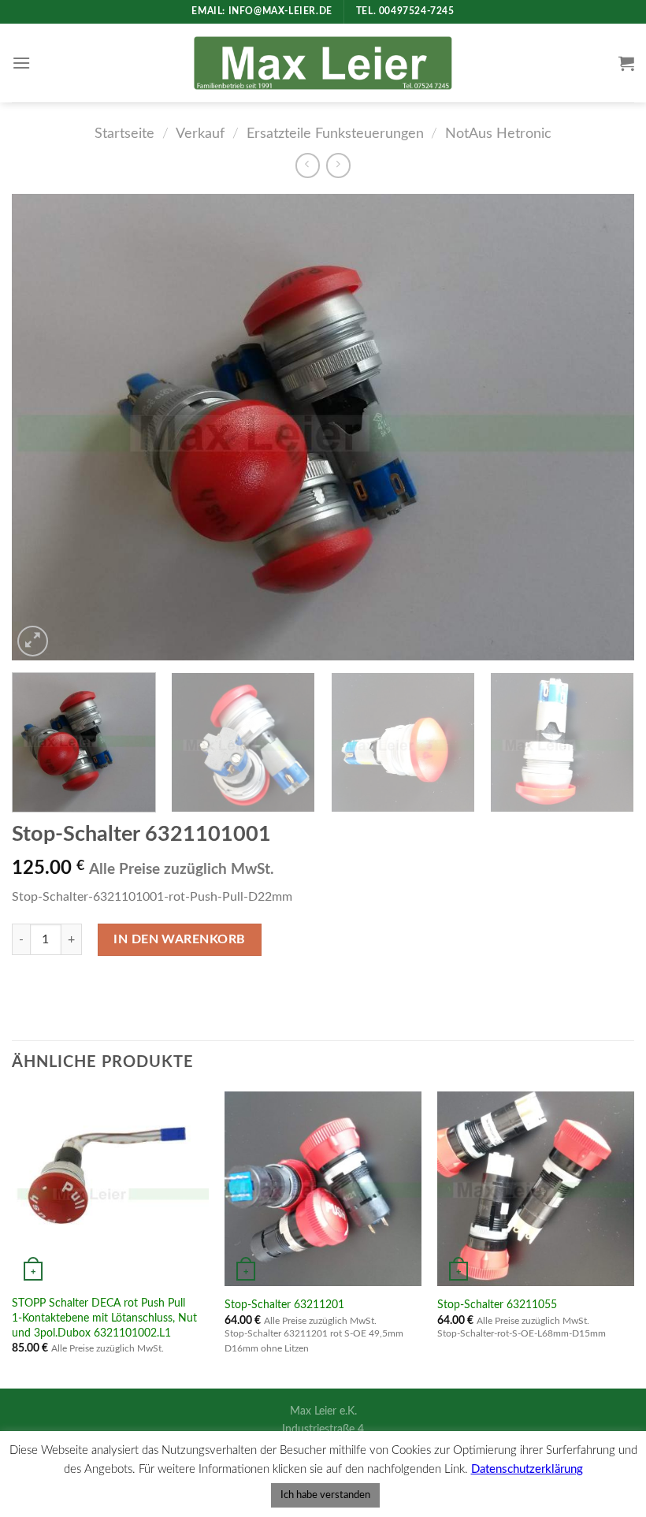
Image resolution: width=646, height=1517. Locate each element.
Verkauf (200, 133)
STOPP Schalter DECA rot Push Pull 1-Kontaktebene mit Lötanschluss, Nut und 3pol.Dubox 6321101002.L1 (104, 1317)
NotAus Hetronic (498, 133)
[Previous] (44, 427)
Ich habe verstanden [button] (325, 1495)
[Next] (602, 427)
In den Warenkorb (179, 939)
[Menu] (21, 62)
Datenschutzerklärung (527, 1469)
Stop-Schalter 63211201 (284, 1305)
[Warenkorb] (626, 63)
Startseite (124, 133)
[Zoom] (32, 641)
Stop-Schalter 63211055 (497, 1305)
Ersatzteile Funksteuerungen (335, 133)
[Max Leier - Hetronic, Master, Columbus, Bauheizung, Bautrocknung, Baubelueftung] (323, 62)
